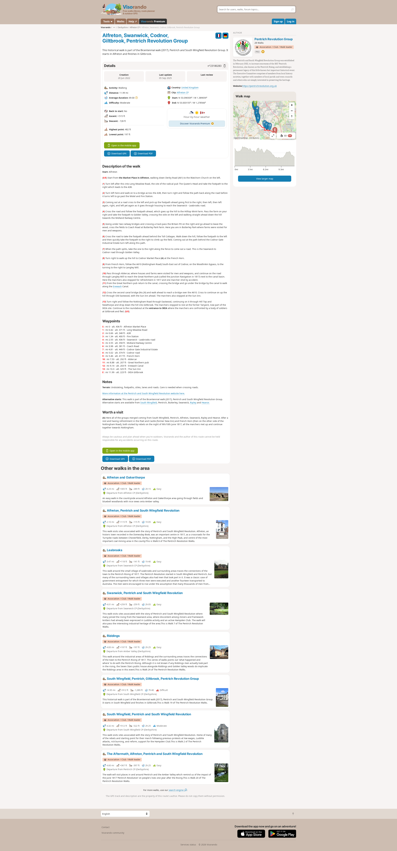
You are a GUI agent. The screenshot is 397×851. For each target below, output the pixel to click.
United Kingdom (189, 87)
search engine (176, 790)
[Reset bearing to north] (292, 116)
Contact (105, 827)
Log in (290, 21)
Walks (120, 21)
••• (114, 27)
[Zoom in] (292, 105)
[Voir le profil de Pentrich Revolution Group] (242, 47)
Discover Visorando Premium (195, 123)
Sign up (278, 21)
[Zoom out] (292, 110)
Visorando (106, 27)
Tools (106, 21)
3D (287, 135)
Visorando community (113, 832)
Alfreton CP (183, 92)
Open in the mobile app (123, 145)
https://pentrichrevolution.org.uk (259, 85)
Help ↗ (133, 21)
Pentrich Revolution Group (273, 39)
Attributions (254, 138)
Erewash (117, 286)
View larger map (264, 178)
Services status (188, 844)
